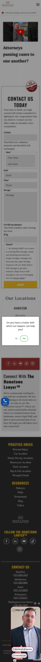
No (16, 338)
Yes (24, 338)
